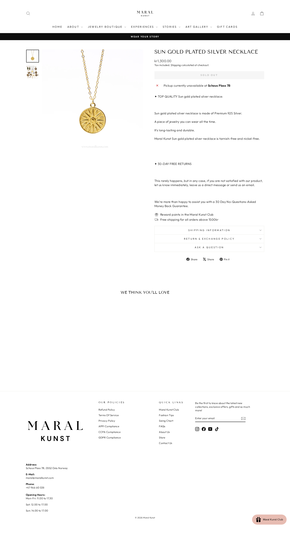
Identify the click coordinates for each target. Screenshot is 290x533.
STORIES (170, 26)
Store (162, 437)
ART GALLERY (197, 26)
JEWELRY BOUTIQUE (105, 26)
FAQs (162, 426)
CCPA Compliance (110, 432)
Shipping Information (209, 230)
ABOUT (73, 26)
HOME (57, 26)
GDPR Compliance (110, 437)
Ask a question (209, 247)
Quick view (54, 355)
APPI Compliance (109, 426)
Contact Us (165, 443)
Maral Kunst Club (169, 409)
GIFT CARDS (227, 26)
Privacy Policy (107, 420)
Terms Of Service (109, 415)
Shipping (176, 65)
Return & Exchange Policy (209, 238)
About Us (164, 432)
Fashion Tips (166, 415)
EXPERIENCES (143, 26)
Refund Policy (107, 409)
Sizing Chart (166, 420)
